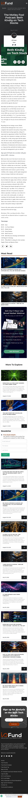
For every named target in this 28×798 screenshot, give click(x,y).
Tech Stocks (4, 762)
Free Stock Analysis (6, 765)
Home (2, 760)
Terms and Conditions (7, 787)
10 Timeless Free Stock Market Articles (11, 771)
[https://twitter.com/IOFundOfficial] (13, 45)
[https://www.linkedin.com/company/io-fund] (15, 45)
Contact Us (4, 785)
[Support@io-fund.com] (9, 756)
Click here (11, 155)
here (15, 209)
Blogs (4, 8)
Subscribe (14, 724)
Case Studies (4, 773)
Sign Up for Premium (7, 782)
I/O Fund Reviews (6, 776)
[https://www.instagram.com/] (4, 756)
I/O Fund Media (5, 778)
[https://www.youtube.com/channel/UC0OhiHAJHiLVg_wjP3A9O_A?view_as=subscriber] (6, 756)
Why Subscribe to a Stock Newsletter (11, 780)
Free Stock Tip (5, 767)
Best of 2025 (4, 769)
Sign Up (19, 796)
